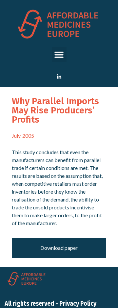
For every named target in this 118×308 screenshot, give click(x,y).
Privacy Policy (77, 303)
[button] (59, 54)
